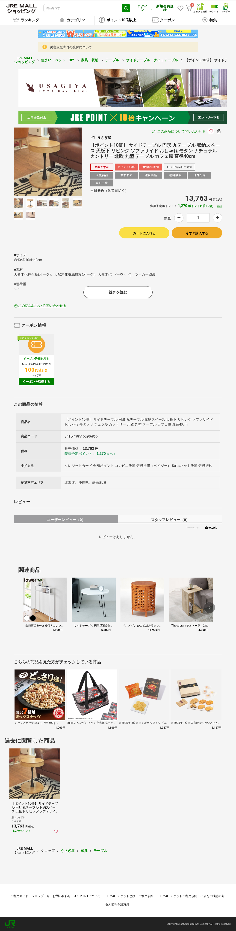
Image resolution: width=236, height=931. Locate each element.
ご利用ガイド (19, 896)
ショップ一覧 (41, 896)
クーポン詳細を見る (36, 358)
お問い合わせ (62, 896)
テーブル (112, 60)
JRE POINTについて (87, 896)
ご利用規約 (146, 896)
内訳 (219, 206)
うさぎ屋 (68, 851)
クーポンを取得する (36, 381)
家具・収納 (90, 60)
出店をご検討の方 (212, 896)
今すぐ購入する (197, 233)
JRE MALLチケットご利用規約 (177, 896)
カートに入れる (144, 233)
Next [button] (64, 161)
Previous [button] (31, 161)
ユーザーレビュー (66, 519)
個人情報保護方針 (117, 904)
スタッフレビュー (170, 519)
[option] (48, 162)
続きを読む (118, 292)
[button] (209, 607)
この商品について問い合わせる (181, 131)
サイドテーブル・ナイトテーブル (152, 60)
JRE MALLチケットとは (119, 896)
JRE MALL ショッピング (24, 60)
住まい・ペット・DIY (58, 60)
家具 (84, 851)
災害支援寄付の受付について (71, 47)
